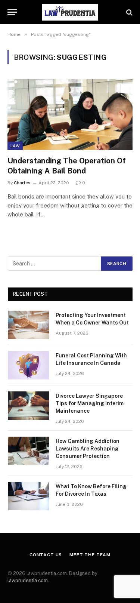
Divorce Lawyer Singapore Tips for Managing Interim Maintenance (90, 403)
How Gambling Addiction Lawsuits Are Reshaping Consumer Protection (87, 448)
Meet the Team (90, 554)
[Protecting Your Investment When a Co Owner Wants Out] (28, 325)
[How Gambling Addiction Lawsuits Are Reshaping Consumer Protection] (28, 451)
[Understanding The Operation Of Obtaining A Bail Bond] (70, 114)
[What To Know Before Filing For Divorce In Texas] (28, 496)
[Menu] (12, 12)
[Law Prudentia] (70, 12)
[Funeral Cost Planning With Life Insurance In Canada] (28, 365)
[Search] (129, 12)
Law (15, 146)
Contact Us (45, 554)
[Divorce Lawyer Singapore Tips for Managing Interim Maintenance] (28, 405)
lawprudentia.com (27, 580)
